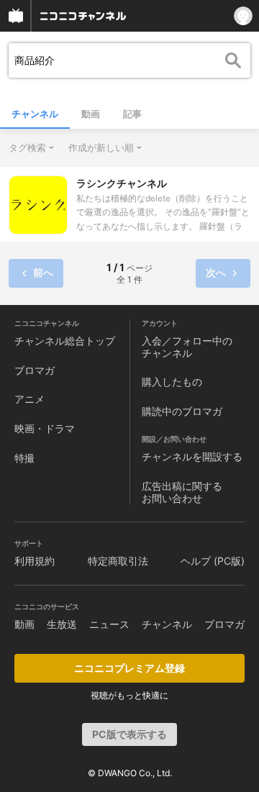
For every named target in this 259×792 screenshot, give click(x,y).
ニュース (109, 624)
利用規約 (34, 561)
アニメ (29, 399)
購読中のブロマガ (182, 411)
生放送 (62, 624)
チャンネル (35, 113)
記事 (132, 113)
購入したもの (172, 381)
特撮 (24, 458)
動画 (90, 113)
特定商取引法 (118, 561)
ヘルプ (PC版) (213, 561)
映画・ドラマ (44, 428)
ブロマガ (34, 370)
